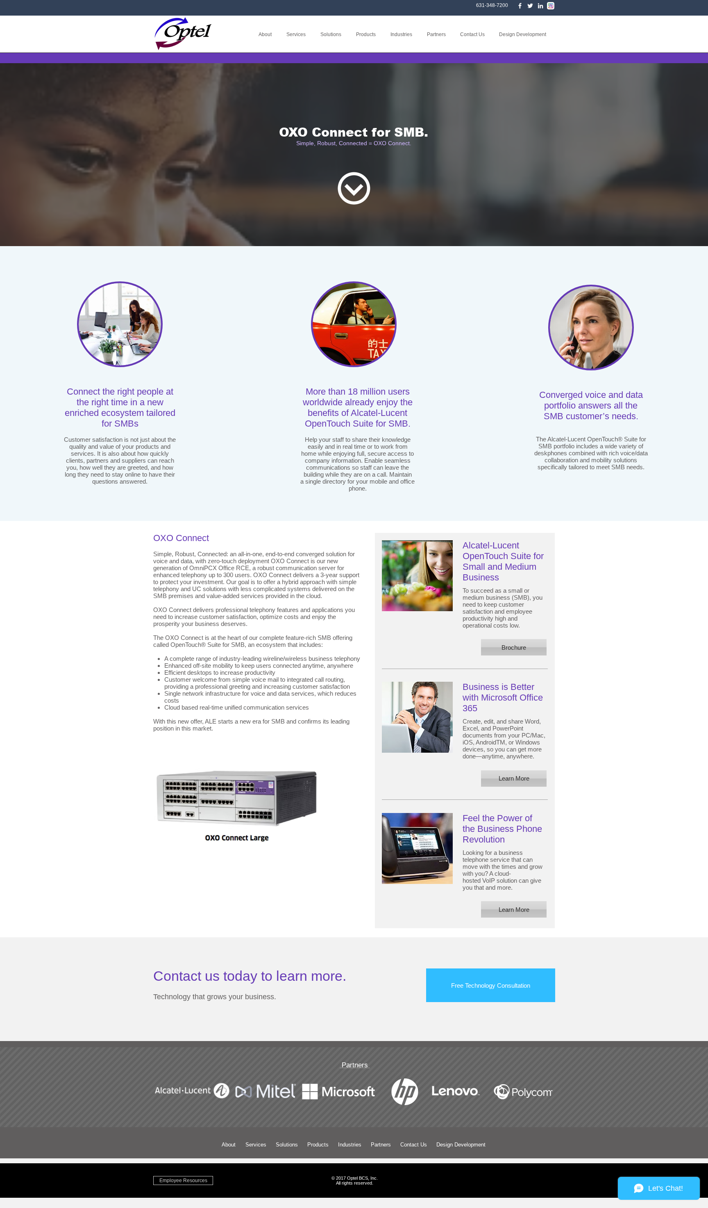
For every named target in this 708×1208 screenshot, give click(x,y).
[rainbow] (550, 5)
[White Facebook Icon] (520, 5)
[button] (298, 34)
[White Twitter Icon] (530, 5)
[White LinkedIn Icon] (540, 5)
